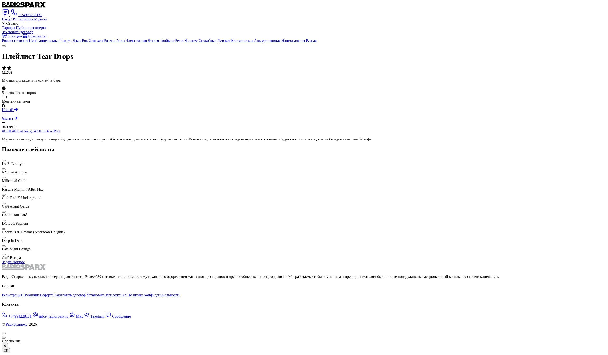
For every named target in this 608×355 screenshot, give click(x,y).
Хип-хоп (96, 40)
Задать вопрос (13, 262)
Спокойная (208, 40)
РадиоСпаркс (16, 324)
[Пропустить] (4, 338)
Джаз (77, 40)
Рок (85, 40)
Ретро (180, 40)
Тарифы (8, 28)
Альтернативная (267, 40)
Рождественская (15, 40)
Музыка (40, 19)
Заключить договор (17, 32)
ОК (6, 350)
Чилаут (66, 40)
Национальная (293, 40)
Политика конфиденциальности (153, 295)
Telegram (97, 316)
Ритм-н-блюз (115, 40)
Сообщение (121, 316)
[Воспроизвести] (4, 46)
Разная (311, 40)
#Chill (7, 131)
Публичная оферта (31, 28)
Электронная (137, 40)
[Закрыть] (5, 345)
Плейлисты (36, 36)
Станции (15, 36)
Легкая (154, 40)
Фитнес (192, 40)
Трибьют (167, 40)
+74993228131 (20, 316)
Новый (8, 110)
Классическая (242, 40)
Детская (224, 40)
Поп (33, 40)
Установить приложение (106, 295)
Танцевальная (48, 40)
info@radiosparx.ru (53, 316)
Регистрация (12, 295)
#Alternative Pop (47, 131)
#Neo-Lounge (23, 131)
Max (79, 316)
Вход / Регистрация (18, 19)
